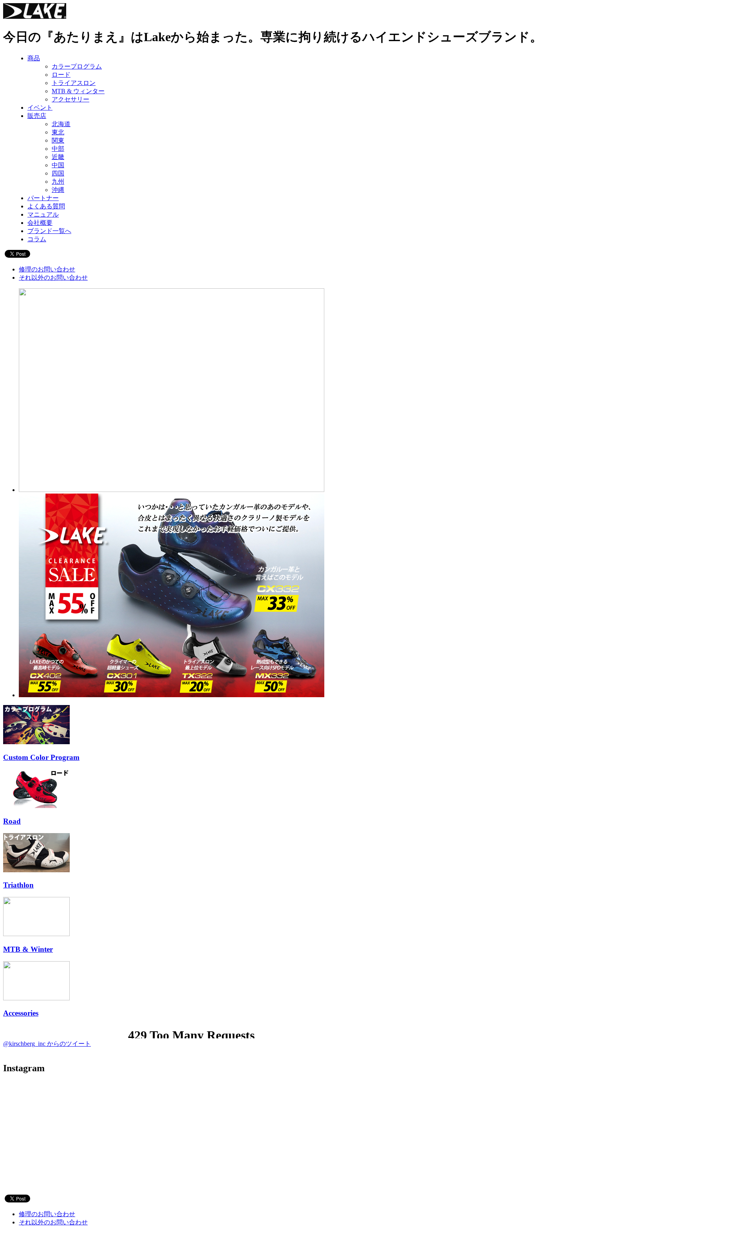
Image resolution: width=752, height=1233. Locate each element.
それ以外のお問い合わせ (53, 277)
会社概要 (39, 222)
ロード (61, 74)
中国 (58, 165)
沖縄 (58, 189)
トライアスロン (74, 83)
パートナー (43, 198)
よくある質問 (46, 206)
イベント (39, 107)
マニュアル (43, 214)
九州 (58, 181)
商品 (33, 58)
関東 (58, 140)
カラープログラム (77, 66)
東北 (58, 132)
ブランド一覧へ (49, 231)
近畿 (58, 157)
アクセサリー (70, 99)
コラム (36, 239)
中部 (58, 148)
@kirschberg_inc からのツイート (47, 1043)
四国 (58, 173)
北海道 (61, 124)
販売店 (36, 115)
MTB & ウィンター (78, 91)
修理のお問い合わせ (47, 269)
